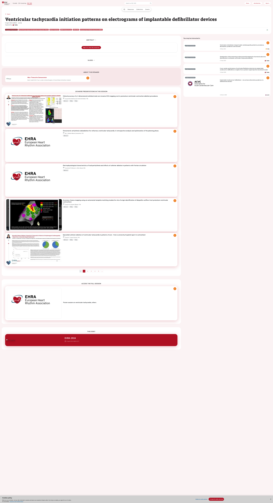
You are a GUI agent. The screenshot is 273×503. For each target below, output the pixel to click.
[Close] (270, 499)
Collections (139, 9)
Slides (71, 100)
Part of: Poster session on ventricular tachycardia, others (33, 29)
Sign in (267, 3)
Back (8, 14)
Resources (131, 9)
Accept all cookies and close (216, 499)
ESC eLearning (22, 3)
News (247, 3)
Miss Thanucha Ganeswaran (37, 77)
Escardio (15, 3)
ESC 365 (29, 3)
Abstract (66, 100)
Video (76, 100)
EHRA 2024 (70, 338)
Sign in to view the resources (91, 47)
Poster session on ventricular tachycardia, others (79, 302)
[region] (136, 499)
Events (147, 9)
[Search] (150, 3)
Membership (257, 3)
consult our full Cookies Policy (16, 501)
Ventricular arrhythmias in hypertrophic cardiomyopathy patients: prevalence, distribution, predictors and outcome (242, 45)
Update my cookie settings (201, 499)
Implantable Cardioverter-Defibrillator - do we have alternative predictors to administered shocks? (241, 80)
